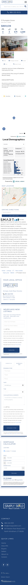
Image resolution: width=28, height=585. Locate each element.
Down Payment (7, 460)
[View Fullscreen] (4, 195)
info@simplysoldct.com (12, 526)
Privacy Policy (18, 344)
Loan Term (6, 447)
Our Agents (12, 299)
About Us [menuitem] (4, 554)
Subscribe (11, 350)
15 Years (13, 451)
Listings (9, 271)
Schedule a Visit (19, 364)
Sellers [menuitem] (3, 551)
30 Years (7, 451)
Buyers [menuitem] (3, 549)
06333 (12, 273)
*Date (4, 382)
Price (4, 455)
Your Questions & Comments (10, 395)
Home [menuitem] (3, 543)
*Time (4, 389)
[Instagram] (7, 565)
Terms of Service (17, 433)
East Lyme (6, 273)
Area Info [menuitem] (4, 546)
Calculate (14, 473)
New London (19, 271)
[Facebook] (3, 565)
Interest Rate (7, 465)
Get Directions (14, 215)
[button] (25, 6)
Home (3, 271)
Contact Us (6, 299)
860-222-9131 (15, 12)
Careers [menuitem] (4, 557)
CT (13, 271)
